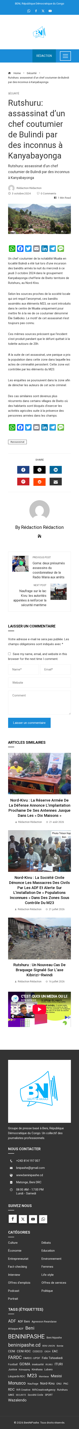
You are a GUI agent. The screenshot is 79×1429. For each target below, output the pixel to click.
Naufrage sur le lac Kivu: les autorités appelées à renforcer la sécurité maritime (29, 595)
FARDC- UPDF (31, 1358)
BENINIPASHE (26, 1336)
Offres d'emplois (19, 1283)
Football (13, 1364)
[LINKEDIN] (56, 470)
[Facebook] (13, 1219)
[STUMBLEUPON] (39, 482)
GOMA (24, 1364)
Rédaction (44, 55)
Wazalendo (17, 1400)
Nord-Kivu (47, 1383)
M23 (32, 1375)
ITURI (58, 1364)
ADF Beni (24, 1321)
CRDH (47, 1351)
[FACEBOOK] (23, 470)
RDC (11, 1389)
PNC (65, 1383)
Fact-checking (17, 1266)
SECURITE (21, 1395)
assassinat (18, 442)
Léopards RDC (16, 1376)
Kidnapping (24, 1369)
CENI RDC (24, 1351)
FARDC (15, 1357)
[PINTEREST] (23, 481)
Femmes (47, 1266)
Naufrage (33, 1383)
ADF (12, 1321)
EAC (55, 1351)
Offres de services (54, 1283)
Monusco (17, 1383)
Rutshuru (62, 1389)
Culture (13, 1243)
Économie (14, 1250)
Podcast (13, 1291)
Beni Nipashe (54, 1337)
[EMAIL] (56, 481)
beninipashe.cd (24, 1345)
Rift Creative (23, 1389)
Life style (48, 1275)
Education (48, 1250)
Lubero (48, 1369)
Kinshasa (37, 1369)
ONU (59, 1383)
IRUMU (49, 1364)
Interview (14, 1275)
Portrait (13, 1299)
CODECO (38, 1351)
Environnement (51, 1259)
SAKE (11, 1394)
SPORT (49, 1394)
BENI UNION (48, 1346)
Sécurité (13, 93)
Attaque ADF (15, 1328)
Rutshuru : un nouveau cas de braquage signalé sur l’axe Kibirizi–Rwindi (39, 969)
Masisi (56, 1376)
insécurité (38, 1364)
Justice (12, 1369)
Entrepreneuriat (18, 1259)
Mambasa (44, 1376)
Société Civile (35, 1394)
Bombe (60, 1346)
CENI (11, 1351)
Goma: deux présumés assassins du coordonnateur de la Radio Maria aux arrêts (49, 567)
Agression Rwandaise (44, 1321)
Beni (29, 1328)
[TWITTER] (39, 470)
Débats (46, 1243)
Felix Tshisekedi (52, 1358)
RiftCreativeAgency (43, 1389)
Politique (47, 1291)
